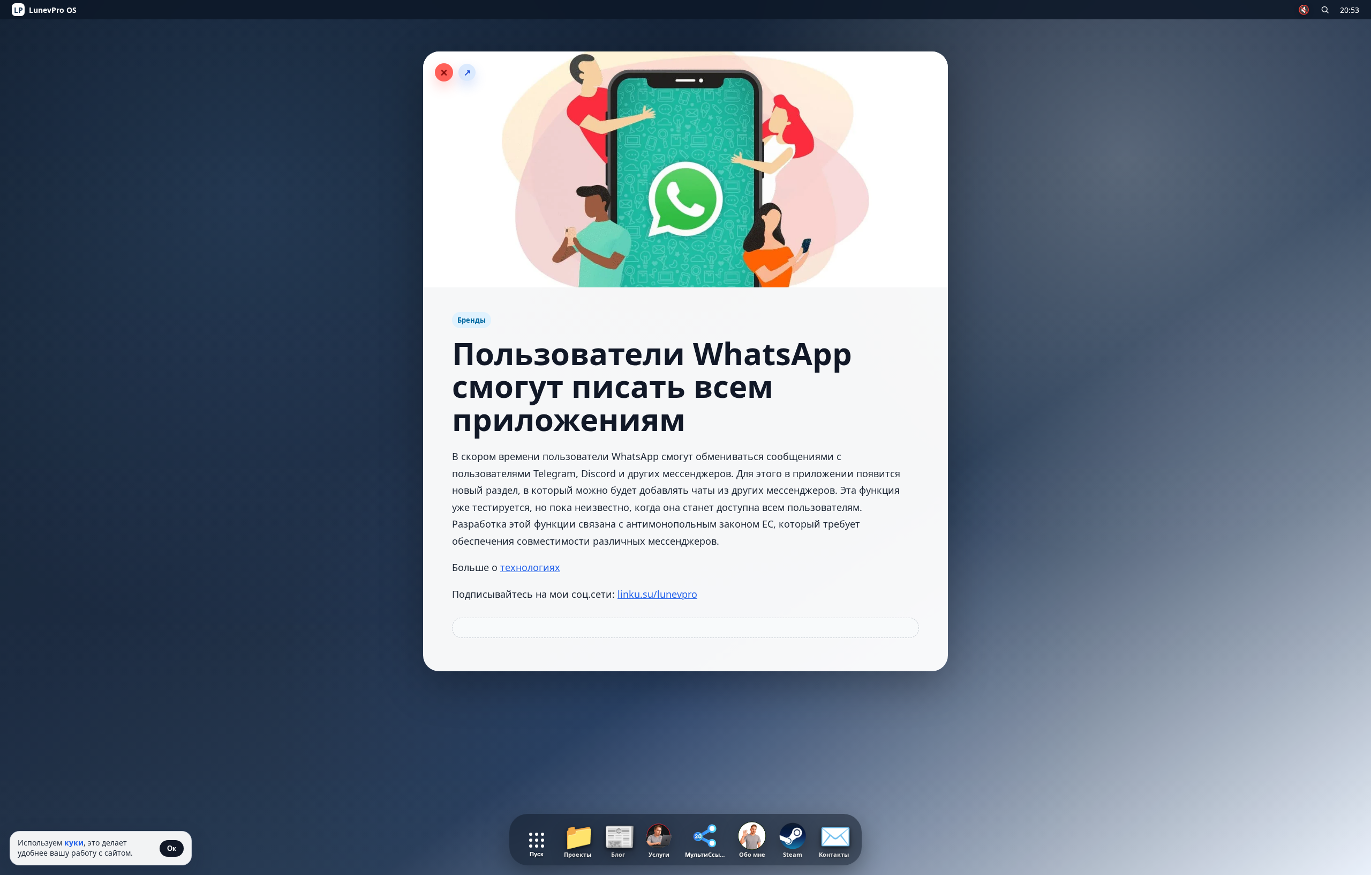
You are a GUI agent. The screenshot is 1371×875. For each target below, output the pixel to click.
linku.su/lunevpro (657, 594)
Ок (171, 848)
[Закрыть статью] (444, 72)
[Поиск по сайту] (1324, 9)
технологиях (530, 567)
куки (74, 842)
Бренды (471, 320)
